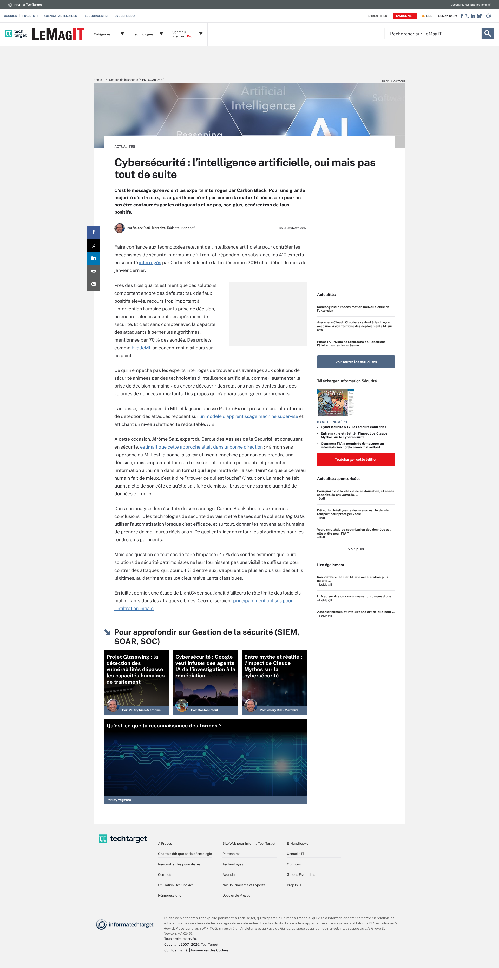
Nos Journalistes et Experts (243, 885)
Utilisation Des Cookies (176, 885)
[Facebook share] (93, 232)
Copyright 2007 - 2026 (181, 944)
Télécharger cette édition (356, 459)
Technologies (232, 864)
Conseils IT (295, 854)
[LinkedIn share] (93, 258)
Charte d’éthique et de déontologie (185, 854)
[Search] (488, 33)
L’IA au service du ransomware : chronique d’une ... (356, 596)
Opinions (294, 864)
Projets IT (30, 15)
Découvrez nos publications (468, 4)
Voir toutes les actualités (356, 362)
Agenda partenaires (60, 15)
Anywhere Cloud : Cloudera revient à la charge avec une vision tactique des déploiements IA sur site (354, 326)
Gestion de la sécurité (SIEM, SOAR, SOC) (136, 79)
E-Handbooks (297, 843)
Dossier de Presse (236, 895)
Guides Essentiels (301, 875)
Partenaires (231, 854)
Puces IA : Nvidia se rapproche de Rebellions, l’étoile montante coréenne (351, 343)
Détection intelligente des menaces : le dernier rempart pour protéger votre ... (353, 512)
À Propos (165, 843)
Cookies (10, 15)
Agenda (228, 875)
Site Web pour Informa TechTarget (248, 843)
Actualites (124, 147)
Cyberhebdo (125, 15)
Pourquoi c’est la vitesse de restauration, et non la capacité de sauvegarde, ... (355, 493)
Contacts (165, 875)
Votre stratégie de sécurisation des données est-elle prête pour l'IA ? (354, 531)
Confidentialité (175, 950)
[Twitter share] (93, 245)
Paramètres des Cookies (209, 950)
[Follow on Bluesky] (479, 16)
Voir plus (356, 549)
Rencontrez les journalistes (179, 864)
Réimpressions (169, 895)
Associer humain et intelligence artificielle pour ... (356, 612)
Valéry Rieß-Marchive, (149, 228)
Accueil (98, 79)
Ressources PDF (96, 15)
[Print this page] (93, 271)
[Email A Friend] (93, 284)
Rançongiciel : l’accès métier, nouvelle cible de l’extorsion (353, 308)
